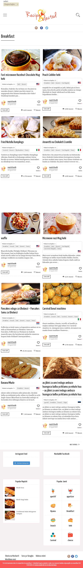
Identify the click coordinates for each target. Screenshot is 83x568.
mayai (28, 320)
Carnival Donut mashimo (54, 308)
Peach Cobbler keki (51, 74)
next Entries (73, 445)
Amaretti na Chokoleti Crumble (57, 142)
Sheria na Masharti (12, 556)
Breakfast (47, 83)
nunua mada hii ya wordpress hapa (45, 565)
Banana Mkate (7, 382)
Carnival (5, 150)
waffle (4, 238)
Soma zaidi (5, 110)
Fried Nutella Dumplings (12, 142)
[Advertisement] (41, 196)
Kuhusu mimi (41, 556)
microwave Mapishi (50, 248)
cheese (70, 540)
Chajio (65, 402)
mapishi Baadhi (12, 101)
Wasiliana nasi (10, 559)
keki (19, 84)
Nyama (53, 511)
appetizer (70, 496)
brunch (12, 246)
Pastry (27, 150)
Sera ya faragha (27, 556)
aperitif (46, 402)
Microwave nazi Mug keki (54, 238)
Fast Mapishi (65, 83)
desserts (24, 84)
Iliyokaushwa (19, 150)
